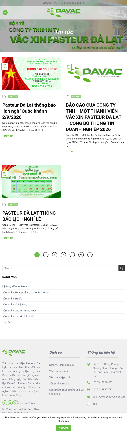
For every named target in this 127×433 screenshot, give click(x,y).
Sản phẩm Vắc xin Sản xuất (18, 316)
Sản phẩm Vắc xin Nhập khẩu (19, 310)
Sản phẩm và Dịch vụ (14, 304)
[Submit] (121, 268)
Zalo (95, 403)
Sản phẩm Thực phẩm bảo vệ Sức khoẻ (25, 292)
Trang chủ (56, 37)
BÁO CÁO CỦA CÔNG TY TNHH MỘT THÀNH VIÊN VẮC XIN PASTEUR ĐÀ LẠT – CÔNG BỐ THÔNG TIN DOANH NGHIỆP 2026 (93, 117)
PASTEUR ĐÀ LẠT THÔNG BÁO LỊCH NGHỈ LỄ (29, 216)
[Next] (90, 254)
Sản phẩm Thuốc (12, 298)
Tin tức (6, 322)
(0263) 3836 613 (103, 382)
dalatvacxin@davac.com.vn (109, 396)
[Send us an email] (10, 402)
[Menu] (5, 12)
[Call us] (15, 402)
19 (81, 254)
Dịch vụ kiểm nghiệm (14, 286)
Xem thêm (8, 136)
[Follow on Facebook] (4, 402)
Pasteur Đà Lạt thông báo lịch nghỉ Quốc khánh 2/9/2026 (29, 111)
